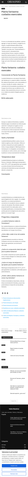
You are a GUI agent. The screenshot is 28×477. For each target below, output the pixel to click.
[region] (14, 463)
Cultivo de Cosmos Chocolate (17, 355)
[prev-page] (2, 363)
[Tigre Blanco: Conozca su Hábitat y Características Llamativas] (5, 433)
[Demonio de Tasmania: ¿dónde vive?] (5, 380)
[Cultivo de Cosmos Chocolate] (5, 357)
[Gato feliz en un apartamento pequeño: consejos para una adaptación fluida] (5, 388)
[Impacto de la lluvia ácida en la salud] (5, 426)
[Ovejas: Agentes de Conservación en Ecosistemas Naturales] (5, 419)
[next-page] (5, 363)
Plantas (6, 6)
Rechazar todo (14, 473)
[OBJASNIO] (2, 18)
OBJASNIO (6, 18)
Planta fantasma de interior (10, 305)
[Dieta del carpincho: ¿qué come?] (5, 395)
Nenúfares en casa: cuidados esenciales (14, 308)
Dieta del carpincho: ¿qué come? (17, 393)
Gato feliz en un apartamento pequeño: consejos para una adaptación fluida (17, 387)
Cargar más (13, 401)
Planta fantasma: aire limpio (10, 302)
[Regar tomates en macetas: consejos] (5, 350)
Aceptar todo (14, 465)
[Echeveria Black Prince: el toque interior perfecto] (5, 343)
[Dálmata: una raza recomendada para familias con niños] (5, 372)
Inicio (2, 6)
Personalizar (14, 469)
